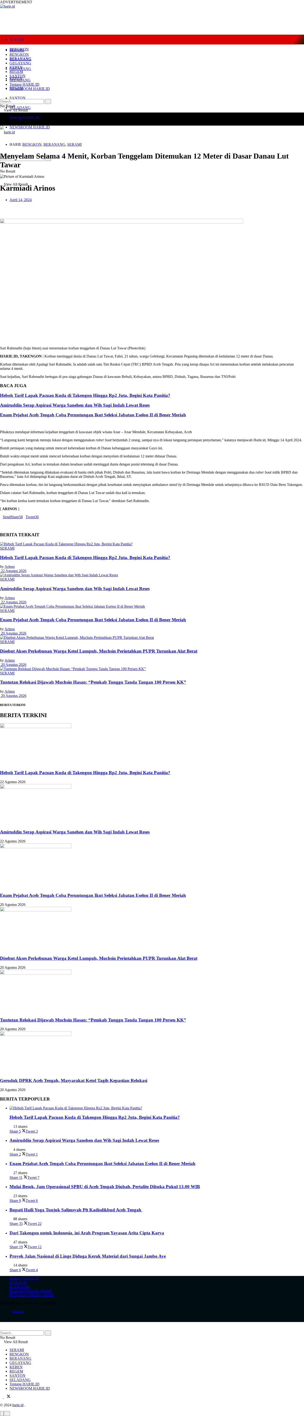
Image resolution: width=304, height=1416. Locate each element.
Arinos (10, 567)
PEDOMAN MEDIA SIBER (32, 1295)
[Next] (5, 424)
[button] (152, 208)
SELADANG (20, 108)
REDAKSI (18, 1282)
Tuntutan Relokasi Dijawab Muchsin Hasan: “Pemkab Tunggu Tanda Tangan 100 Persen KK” (93, 682)
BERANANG (20, 59)
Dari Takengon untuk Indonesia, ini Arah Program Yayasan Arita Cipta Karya (87, 1232)
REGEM (16, 72)
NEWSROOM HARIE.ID (30, 127)
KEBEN (16, 67)
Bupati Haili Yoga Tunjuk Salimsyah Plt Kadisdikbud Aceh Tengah (76, 1209)
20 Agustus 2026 (13, 633)
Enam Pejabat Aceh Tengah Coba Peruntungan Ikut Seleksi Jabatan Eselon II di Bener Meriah (93, 414)
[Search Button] (48, 101)
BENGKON (19, 54)
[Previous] (1, 424)
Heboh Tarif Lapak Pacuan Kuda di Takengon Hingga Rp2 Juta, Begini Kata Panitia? (85, 395)
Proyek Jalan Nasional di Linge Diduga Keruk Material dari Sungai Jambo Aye (88, 1256)
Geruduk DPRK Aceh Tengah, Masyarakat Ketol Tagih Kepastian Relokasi (73, 1080)
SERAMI (17, 40)
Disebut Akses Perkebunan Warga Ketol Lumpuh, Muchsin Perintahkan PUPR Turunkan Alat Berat (98, 651)
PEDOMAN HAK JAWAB (31, 1291)
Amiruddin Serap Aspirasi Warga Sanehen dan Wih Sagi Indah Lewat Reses (75, 405)
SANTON (17, 98)
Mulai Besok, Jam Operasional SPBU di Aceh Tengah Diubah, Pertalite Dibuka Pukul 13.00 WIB (105, 1186)
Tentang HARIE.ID (24, 117)
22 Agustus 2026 (13, 571)
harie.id (18, 1311)
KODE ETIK (20, 1286)
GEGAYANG (20, 63)
